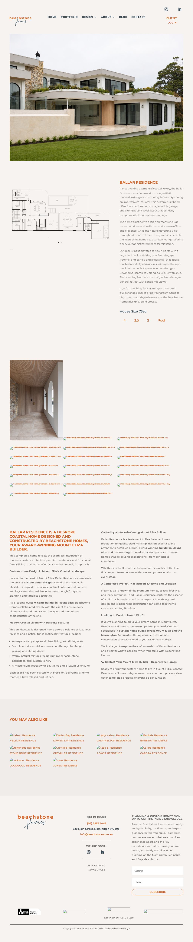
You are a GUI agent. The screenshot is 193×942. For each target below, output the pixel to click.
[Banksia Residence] (157, 735)
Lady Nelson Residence (114, 740)
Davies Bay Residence (68, 740)
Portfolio (69, 17)
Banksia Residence (154, 740)
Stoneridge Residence (26, 753)
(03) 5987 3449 (96, 823)
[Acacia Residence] (114, 748)
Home (52, 17)
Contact (138, 17)
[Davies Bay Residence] (70, 735)
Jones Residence (65, 765)
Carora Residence (153, 753)
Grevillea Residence (68, 753)
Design (87, 17)
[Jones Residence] (70, 760)
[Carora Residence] (157, 748)
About (106, 17)
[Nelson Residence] (27, 735)
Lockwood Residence (25, 765)
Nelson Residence (23, 740)
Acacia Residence (109, 753)
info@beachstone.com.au (96, 834)
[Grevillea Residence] (70, 748)
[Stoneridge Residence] (27, 748)
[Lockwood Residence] (27, 760)
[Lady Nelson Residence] (114, 735)
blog (123, 17)
